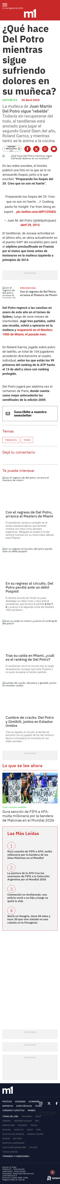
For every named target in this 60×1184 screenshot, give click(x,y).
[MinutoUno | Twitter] (49, 1103)
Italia (33, 1125)
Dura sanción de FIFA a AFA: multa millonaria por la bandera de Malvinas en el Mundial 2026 (28, 815)
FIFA (38, 1129)
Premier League (23, 1120)
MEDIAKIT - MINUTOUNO (13, 1169)
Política (7, 1101)
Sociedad (20, 1101)
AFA (37, 1120)
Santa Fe (19, 1129)
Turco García (10, 1151)
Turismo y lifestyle (13, 1110)
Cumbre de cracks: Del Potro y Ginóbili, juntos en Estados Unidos (30, 721)
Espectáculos (24, 1106)
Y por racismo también (14, 807)
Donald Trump (35, 1134)
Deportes (9, 100)
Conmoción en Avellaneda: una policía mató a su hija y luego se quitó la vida (27, 898)
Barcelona (8, 1125)
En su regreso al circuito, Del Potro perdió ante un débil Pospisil (29, 587)
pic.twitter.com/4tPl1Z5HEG (36, 212)
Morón (6, 1138)
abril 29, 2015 (30, 225)
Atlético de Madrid (13, 1134)
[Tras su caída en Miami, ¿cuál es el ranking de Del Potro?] (30, 635)
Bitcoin (17, 1138)
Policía (33, 1147)
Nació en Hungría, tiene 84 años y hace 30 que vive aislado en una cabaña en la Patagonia (28, 919)
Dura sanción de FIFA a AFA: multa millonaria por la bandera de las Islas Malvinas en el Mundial (29, 855)
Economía (34, 1101)
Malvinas (27, 1116)
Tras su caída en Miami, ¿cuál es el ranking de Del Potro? (30, 657)
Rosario (22, 1125)
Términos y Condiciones (15, 1156)
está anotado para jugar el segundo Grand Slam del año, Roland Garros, (29, 128)
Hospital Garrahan (13, 1143)
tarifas (6, 1120)
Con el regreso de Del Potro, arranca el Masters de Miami (38, 293)
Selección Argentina (14, 1147)
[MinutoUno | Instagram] (41, 1103)
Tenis (27, 440)
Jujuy (30, 1129)
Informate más (28, 287)
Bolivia (6, 1129)
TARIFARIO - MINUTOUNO (14, 1171)
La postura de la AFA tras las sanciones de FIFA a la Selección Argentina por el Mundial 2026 (28, 876)
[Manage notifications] (52, 1172)
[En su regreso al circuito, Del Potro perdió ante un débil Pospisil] (30, 562)
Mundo (31, 1110)
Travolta (11, 440)
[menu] (6, 4)
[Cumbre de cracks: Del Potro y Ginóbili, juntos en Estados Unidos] (30, 697)
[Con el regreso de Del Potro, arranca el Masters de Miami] (10, 292)
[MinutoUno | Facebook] (55, 1103)
